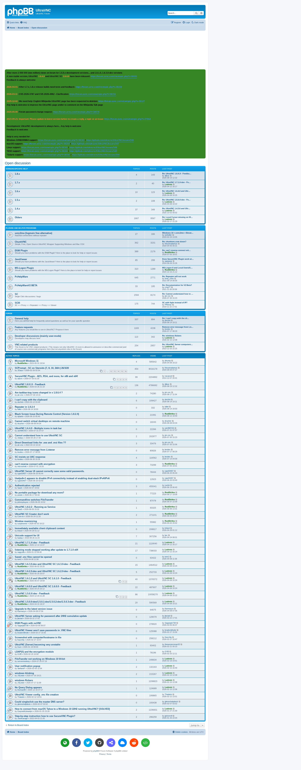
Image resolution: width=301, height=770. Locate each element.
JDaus (20, 370)
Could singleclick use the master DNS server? (39, 701)
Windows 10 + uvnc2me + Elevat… (177, 233)
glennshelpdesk (24, 704)
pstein (19, 495)
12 (111, 371)
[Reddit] (134, 742)
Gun (19, 647)
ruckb (167, 485)
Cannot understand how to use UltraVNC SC (38, 435)
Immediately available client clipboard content (40, 528)
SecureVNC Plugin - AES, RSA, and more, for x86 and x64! (46, 376)
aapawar (168, 261)
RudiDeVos (170, 252)
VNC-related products (26, 344)
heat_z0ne (169, 278)
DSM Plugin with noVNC (28, 623)
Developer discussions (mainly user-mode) (38, 336)
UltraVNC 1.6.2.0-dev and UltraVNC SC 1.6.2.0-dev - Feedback (47, 571)
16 (125, 371)
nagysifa (21, 552)
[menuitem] (23, 22)
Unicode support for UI (27, 535)
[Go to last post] (172, 361)
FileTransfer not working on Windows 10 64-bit (40, 659)
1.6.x (17, 191)
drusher (20, 423)
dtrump (168, 361)
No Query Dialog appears (28, 687)
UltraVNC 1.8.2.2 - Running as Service (35, 507)
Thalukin (21, 697)
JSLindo (20, 675)
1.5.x (17, 200)
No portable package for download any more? (39, 492)
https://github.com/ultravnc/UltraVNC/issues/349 (93, 151)
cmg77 (168, 287)
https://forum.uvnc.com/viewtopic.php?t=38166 (44, 151)
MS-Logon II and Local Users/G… (177, 268)
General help (22, 318)
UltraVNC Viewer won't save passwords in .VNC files (43, 630)
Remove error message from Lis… (177, 327)
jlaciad (20, 618)
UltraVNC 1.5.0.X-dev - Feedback (32, 593)
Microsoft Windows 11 (26, 361)
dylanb (20, 416)
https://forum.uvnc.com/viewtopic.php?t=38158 (99, 87)
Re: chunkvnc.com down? (174, 242)
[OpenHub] (145, 742)
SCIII (17, 303)
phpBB (96, 751)
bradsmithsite (23, 633)
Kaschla (20, 640)
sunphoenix (22, 524)
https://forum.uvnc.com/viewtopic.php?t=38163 (61, 140)
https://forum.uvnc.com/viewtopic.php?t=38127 (121, 101)
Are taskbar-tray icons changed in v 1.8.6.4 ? (39, 392)
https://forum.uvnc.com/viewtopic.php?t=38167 (47, 155)
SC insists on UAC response (30, 457)
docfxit (167, 320)
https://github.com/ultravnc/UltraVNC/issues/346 (110, 140)
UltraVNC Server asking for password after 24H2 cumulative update (51, 616)
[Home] (21, 11)
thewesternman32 (172, 644)
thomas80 (21, 690)
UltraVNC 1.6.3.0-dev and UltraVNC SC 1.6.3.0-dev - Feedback (47, 564)
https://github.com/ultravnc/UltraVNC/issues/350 (95, 155)
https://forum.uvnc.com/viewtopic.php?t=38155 (93, 94)
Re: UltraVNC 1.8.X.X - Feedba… (176, 174)
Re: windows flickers (171, 336)
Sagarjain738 (22, 625)
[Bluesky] (122, 742)
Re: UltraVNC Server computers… (177, 344)
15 (122, 371)
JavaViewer (21, 259)
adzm (19, 379)
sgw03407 (21, 473)
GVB (19, 654)
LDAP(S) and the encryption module (34, 651)
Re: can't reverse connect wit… (176, 250)
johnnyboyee (22, 502)
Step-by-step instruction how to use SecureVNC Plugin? (45, 716)
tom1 (19, 559)
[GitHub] (99, 742)
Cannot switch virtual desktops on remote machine (42, 421)
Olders (18, 217)
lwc (166, 535)
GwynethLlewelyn (24, 711)
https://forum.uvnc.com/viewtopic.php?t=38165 (44, 147)
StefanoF (21, 668)
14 (118, 371)
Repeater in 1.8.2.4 (25, 407)
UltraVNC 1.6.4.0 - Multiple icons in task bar (38, 428)
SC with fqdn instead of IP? (174, 303)
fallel (19, 409)
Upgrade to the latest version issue (33, 609)
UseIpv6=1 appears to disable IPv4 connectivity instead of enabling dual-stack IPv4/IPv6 (62, 478)
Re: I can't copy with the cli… (175, 318)
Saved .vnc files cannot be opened (33, 557)
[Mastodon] (111, 742)
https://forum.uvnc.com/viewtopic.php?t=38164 (46, 144)
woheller (168, 235)
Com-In (20, 516)
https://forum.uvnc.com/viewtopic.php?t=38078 (76, 112)
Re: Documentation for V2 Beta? (177, 285)
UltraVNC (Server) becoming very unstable (37, 644)
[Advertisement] (105, 49)
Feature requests (24, 327)
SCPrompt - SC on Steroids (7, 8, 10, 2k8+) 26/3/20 (42, 368)
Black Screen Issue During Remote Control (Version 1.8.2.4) (47, 414)
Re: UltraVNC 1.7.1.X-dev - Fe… (176, 182)
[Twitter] (88, 742)
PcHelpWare (21, 276)
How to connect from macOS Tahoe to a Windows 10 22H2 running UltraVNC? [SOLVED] (62, 709)
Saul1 (19, 488)
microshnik (22, 466)
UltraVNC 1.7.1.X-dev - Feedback (32, 542)
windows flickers (24, 680)
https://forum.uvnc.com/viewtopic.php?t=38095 (114, 76)
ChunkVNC (20, 242)
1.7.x (17, 182)
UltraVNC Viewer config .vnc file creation (37, 694)
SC (16, 294)
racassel (168, 376)
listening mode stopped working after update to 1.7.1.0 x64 (46, 549)
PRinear (168, 305)
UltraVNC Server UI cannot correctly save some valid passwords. (49, 471)
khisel (19, 531)
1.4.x (17, 208)
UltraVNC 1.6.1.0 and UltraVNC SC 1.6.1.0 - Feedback (43, 578)
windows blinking (24, 673)
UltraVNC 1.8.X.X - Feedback (30, 384)
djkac (167, 176)
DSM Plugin (21, 250)
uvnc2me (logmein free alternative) (33, 233)
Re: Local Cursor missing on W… (177, 217)
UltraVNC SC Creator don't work (32, 514)
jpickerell (168, 716)
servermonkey (23, 661)
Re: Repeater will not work (174, 276)
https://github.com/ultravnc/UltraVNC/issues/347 (95, 144)
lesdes (167, 329)
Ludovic (168, 184)
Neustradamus (171, 244)
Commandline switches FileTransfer (34, 499)
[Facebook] (76, 742)
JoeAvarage (22, 718)
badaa (20, 538)
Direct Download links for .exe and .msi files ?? (40, 442)
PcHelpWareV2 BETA (26, 285)
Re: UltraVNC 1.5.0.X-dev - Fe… (176, 200)
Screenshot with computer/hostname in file (38, 637)
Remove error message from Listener (35, 449)
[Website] (65, 742)
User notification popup (27, 666)
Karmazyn (21, 611)
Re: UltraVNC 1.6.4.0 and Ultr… (176, 191)
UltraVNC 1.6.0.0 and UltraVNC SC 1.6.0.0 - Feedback (43, 586)
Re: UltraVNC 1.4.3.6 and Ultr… (176, 208)
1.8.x (17, 174)
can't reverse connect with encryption (35, 464)
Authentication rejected (27, 485)
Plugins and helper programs (21, 228)
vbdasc (20, 438)
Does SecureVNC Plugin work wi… (178, 259)
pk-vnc (168, 296)
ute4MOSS (22, 431)
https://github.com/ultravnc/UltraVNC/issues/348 (93, 147)
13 (114, 371)
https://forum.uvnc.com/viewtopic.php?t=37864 (127, 119)
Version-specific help (17, 169)
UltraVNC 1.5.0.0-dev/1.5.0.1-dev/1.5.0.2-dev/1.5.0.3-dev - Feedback (50, 601)
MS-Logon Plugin (24, 268)
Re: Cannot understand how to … (177, 294)
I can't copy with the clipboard (31, 399)
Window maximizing (26, 521)
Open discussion (17, 163)
